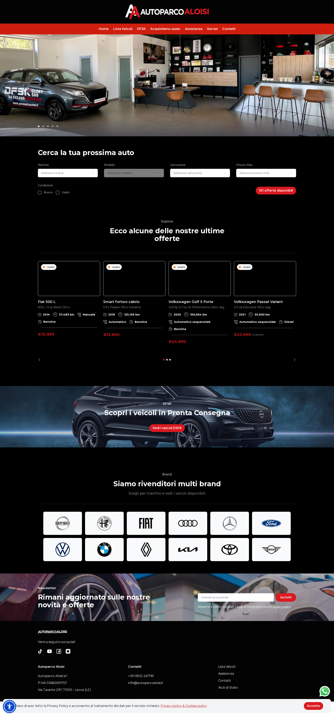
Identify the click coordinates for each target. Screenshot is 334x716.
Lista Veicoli (122, 29)
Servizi (212, 29)
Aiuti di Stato (228, 687)
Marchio (43, 165)
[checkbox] (39, 192)
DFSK (141, 29)
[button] (9, 706)
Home (104, 29)
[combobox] (68, 173)
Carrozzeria (177, 165)
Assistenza (193, 29)
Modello (109, 165)
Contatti (228, 29)
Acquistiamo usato (165, 29)
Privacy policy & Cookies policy (184, 706)
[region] (167, 311)
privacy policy (282, 606)
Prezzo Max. (244, 165)
